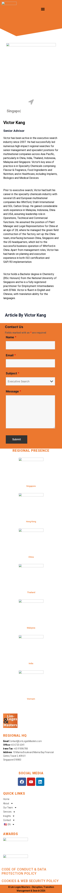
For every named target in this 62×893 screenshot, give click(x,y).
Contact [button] (7, 820)
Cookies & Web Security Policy (30, 881)
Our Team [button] (8, 807)
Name (11, 337)
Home (6, 799)
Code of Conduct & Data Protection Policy (24, 871)
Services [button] (7, 811)
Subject (12, 373)
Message (13, 391)
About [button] (6, 803)
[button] (43, 9)
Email (11, 355)
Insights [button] (7, 816)
